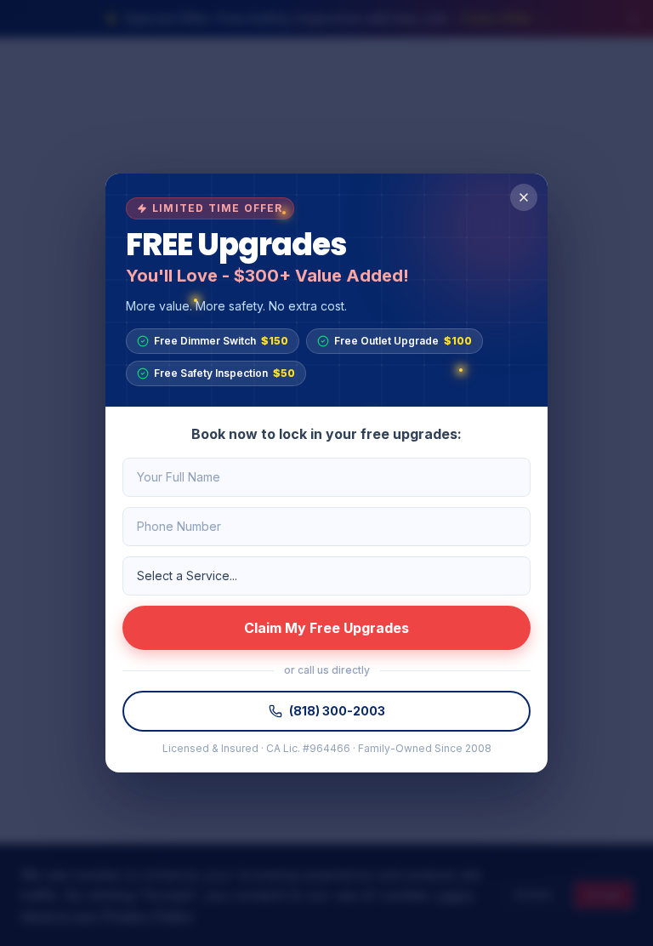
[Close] (523, 197)
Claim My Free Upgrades (326, 627)
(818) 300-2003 (337, 711)
